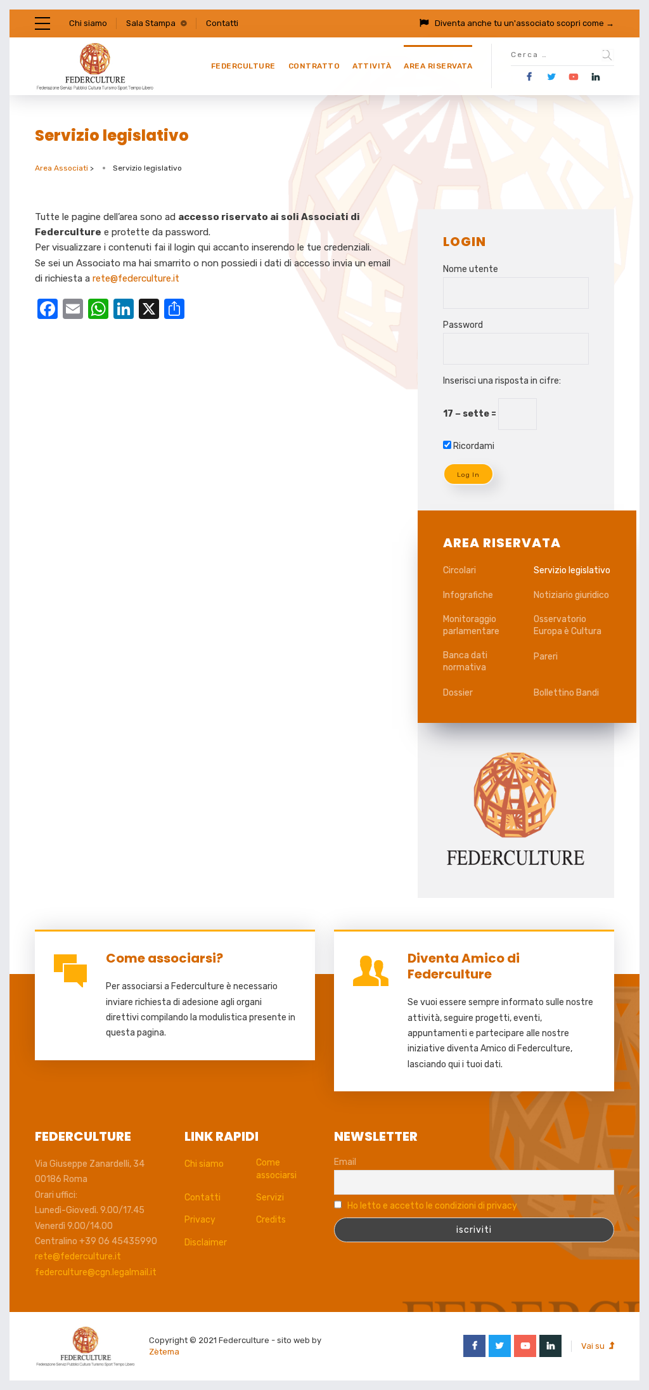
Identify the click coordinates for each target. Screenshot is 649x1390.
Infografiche (468, 595)
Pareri (546, 656)
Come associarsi (276, 1169)
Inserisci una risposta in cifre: (502, 380)
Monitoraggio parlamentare (471, 625)
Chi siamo (88, 23)
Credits (271, 1219)
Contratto (314, 66)
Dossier (458, 692)
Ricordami (472, 446)
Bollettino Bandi (566, 692)
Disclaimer (205, 1242)
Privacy (199, 1219)
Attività (371, 66)
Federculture (243, 66)
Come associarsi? (164, 958)
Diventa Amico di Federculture (464, 966)
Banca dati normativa (465, 661)
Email (345, 1162)
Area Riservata (438, 66)
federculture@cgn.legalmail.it (96, 1272)
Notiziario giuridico (571, 595)
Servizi (270, 1197)
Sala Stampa (151, 23)
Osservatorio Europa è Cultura (567, 625)
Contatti (222, 23)
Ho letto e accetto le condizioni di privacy (432, 1205)
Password (463, 325)
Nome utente (470, 269)
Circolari (459, 570)
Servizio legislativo (572, 570)
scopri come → (585, 23)
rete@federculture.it (136, 278)
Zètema (164, 1351)
